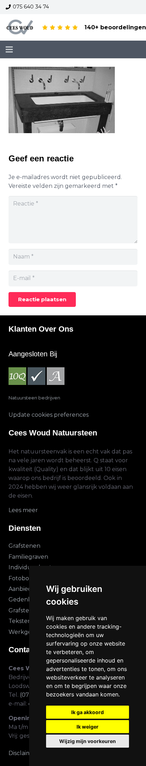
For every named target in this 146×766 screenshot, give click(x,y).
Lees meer (23, 510)
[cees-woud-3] (20, 27)
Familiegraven (28, 556)
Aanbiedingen (28, 589)
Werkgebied (26, 632)
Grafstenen (24, 545)
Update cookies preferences (49, 414)
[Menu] (9, 49)
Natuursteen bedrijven (34, 397)
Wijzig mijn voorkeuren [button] (87, 741)
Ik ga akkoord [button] (87, 712)
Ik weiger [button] (88, 727)
